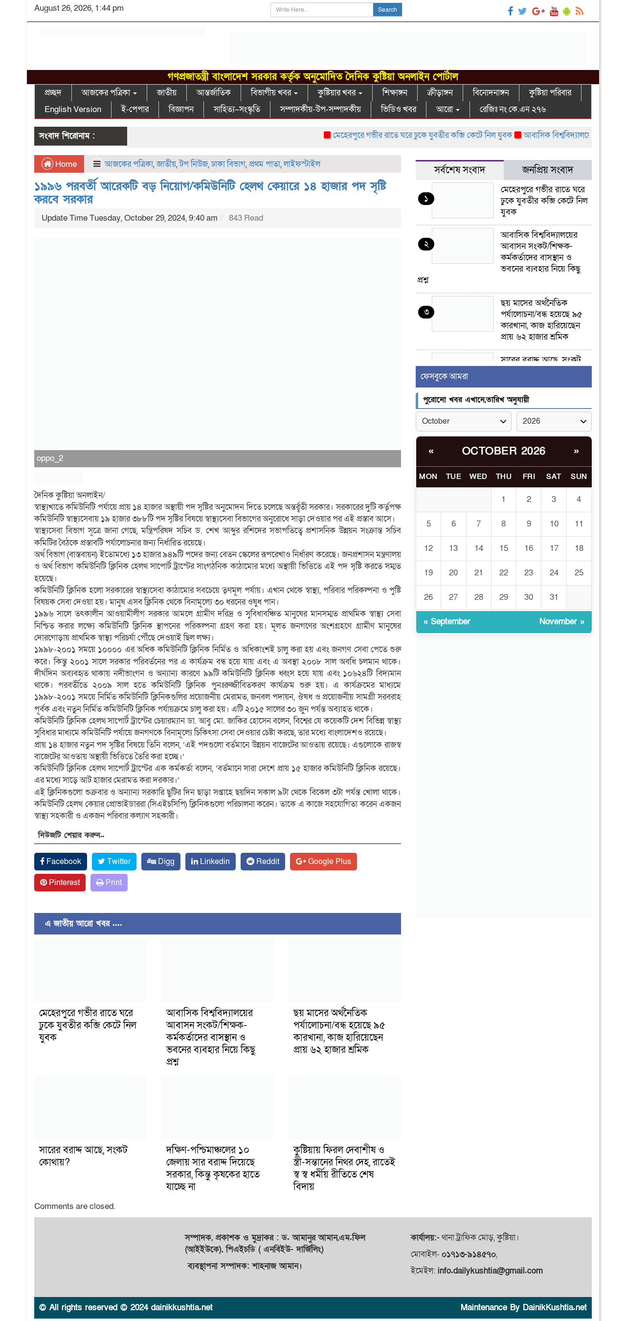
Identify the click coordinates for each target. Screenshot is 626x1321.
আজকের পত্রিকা (107, 92)
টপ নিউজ (193, 164)
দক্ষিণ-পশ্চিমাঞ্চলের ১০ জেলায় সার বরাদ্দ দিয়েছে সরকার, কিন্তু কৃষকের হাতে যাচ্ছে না (213, 1168)
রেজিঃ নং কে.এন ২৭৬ (513, 109)
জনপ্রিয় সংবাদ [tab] (547, 170)
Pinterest (63, 882)
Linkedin (214, 861)
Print (113, 882)
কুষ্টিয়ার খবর (338, 92)
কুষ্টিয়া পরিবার (550, 92)
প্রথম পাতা (264, 164)
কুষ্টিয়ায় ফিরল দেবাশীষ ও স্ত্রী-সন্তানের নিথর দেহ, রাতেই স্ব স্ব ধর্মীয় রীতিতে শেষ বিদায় (344, 1168)
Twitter (118, 861)
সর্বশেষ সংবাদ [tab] (459, 170)
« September (447, 621)
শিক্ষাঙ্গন (394, 92)
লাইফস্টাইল (302, 164)
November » (561, 621)
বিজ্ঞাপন (181, 109)
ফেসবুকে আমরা (444, 376)
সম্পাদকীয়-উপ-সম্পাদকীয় (320, 109)
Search (387, 10)
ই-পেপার (135, 109)
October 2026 (504, 451)
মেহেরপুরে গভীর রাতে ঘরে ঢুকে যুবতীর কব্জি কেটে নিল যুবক (404, 135)
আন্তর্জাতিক (214, 92)
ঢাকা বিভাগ (228, 164)
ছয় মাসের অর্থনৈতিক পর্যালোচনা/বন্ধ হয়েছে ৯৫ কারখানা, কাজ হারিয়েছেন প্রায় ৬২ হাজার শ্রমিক (339, 1031)
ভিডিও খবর (398, 109)
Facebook (63, 861)
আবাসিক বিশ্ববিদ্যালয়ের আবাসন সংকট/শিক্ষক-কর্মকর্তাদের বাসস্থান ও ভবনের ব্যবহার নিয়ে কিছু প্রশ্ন (210, 1038)
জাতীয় (167, 92)
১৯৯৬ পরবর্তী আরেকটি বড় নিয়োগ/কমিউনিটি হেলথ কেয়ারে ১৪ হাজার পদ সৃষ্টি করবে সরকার (210, 192)
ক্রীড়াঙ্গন (440, 92)
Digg (165, 861)
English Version (73, 109)
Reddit (266, 861)
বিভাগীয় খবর (272, 92)
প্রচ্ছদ (53, 92)
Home (65, 164)
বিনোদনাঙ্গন (491, 92)
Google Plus (328, 861)
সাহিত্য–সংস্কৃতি (237, 109)
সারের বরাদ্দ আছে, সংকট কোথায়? (83, 1156)
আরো (445, 109)
